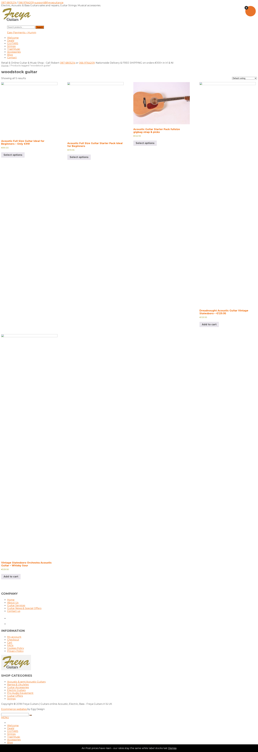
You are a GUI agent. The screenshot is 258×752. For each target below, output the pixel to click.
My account (14, 636)
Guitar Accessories (18, 687)
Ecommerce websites (14, 709)
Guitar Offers (15, 695)
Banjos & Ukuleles (18, 684)
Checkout (13, 639)
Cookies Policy (15, 648)
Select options (13, 154)
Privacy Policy (15, 651)
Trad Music (13, 49)
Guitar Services (16, 605)
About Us (12, 602)
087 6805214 (8, 2)
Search (40, 27)
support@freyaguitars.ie (48, 2)
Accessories (14, 52)
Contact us (13, 611)
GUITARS (12, 43)
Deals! (10, 40)
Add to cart (209, 324)
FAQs (10, 645)
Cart (9, 642)
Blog (10, 54)
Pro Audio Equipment (20, 693)
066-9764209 (87, 62)
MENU (5, 717)
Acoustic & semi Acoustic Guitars (26, 681)
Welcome (13, 37)
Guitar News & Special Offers (24, 608)
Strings (11, 46)
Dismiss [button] (172, 748)
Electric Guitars (16, 690)
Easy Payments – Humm (21, 32)
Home (5, 65)
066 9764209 (26, 2)
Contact (12, 57)
